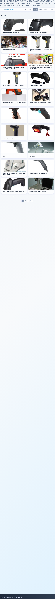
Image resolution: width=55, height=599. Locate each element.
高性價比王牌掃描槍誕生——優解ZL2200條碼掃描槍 (39, 121)
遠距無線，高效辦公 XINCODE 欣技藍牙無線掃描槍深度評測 (13, 85)
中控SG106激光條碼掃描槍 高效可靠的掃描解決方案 (38, 32)
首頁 (25, 9)
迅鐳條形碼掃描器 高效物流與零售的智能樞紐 (11, 32)
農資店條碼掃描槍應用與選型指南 (9, 49)
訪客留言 (51, 9)
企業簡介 (30, 9)
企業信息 (45, 9)
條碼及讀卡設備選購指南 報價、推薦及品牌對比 (38, 173)
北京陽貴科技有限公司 (7, 9)
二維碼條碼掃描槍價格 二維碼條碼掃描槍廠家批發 (38, 138)
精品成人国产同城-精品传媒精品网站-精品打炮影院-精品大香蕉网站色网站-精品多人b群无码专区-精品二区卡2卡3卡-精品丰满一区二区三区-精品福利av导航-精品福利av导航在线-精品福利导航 (27, 3)
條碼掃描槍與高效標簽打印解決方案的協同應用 (37, 191)
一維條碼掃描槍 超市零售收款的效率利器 (10, 121)
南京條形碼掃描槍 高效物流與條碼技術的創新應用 (11, 138)
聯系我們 (40, 9)
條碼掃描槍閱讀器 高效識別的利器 (35, 85)
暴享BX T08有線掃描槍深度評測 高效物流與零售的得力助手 (13, 191)
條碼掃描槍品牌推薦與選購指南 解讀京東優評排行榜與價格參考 (40, 102)
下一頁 (31, 200)
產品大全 (35, 9)
